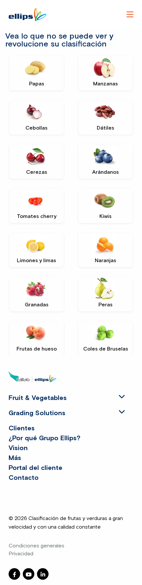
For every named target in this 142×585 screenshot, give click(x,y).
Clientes (22, 428)
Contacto (24, 478)
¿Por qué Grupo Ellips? (44, 438)
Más (15, 458)
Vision (18, 448)
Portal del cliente (35, 468)
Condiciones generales (36, 545)
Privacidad (21, 553)
